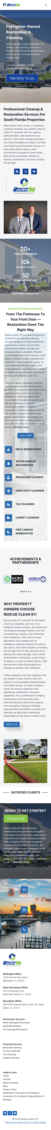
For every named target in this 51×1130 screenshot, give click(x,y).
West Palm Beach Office (15, 987)
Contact (7, 1079)
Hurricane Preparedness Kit (30, 1096)
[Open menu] (45, 5)
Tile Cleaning (9, 1054)
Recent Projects (11, 1082)
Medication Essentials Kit (15, 1093)
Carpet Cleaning (11, 1058)
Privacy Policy (10, 1089)
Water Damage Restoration (16, 1022)
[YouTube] (15, 1113)
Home (6, 1076)
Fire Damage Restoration (15, 1029)
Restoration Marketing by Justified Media (25, 1122)
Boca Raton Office (12, 1001)
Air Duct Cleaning (11, 1051)
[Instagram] (10, 1113)
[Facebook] (5, 1113)
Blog (5, 1086)
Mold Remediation (12, 1026)
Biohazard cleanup (12, 1047)
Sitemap (7, 1099)
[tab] (20, 591)
